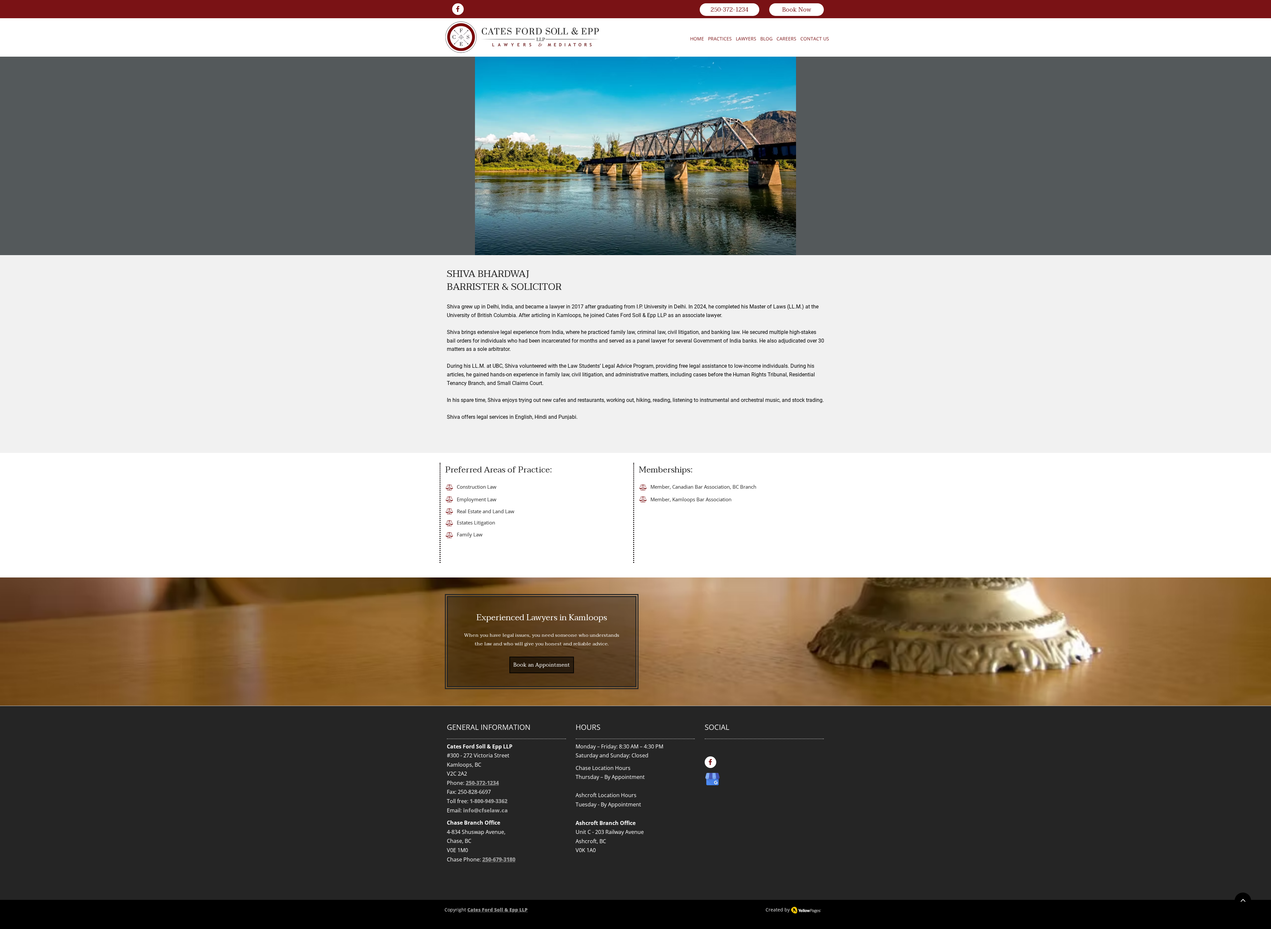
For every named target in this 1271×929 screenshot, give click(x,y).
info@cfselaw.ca (485, 810)
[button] (720, 39)
